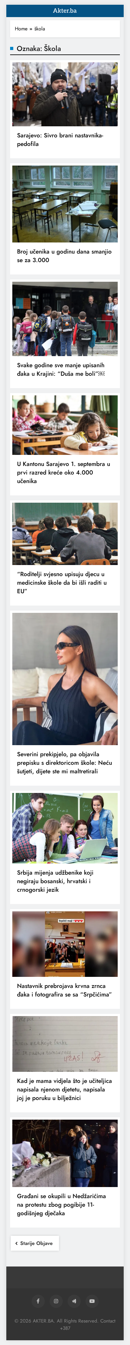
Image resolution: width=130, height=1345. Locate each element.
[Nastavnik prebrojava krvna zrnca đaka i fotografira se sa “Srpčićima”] (65, 944)
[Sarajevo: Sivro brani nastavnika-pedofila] (65, 94)
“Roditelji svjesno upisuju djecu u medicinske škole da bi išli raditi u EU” (62, 582)
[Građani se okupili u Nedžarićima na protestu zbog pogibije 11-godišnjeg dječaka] (65, 1153)
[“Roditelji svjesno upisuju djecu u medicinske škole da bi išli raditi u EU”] (65, 534)
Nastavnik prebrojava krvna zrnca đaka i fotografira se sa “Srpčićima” (64, 990)
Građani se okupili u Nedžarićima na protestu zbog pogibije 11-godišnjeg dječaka (61, 1204)
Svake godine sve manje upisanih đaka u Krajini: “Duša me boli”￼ (60, 369)
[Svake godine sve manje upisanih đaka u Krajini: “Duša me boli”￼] (65, 319)
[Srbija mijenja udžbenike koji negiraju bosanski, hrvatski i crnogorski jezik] (65, 828)
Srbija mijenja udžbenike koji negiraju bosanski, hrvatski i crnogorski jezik (55, 881)
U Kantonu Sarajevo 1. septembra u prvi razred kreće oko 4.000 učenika (63, 472)
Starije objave (36, 1243)
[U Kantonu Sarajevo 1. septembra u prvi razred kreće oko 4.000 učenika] (65, 425)
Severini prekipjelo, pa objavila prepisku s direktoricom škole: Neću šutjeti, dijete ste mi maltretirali (64, 763)
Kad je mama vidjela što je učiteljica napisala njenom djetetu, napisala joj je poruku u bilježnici (64, 1089)
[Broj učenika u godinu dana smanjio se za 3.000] (65, 204)
